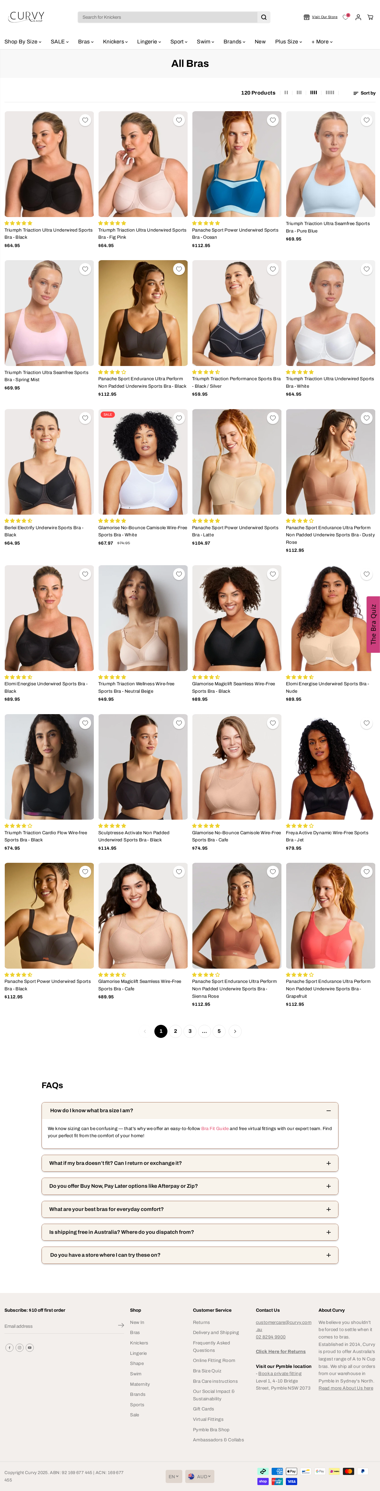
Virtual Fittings (208, 1419)
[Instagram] (20, 1348)
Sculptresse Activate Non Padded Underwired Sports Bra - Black (134, 836)
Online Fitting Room (214, 1360)
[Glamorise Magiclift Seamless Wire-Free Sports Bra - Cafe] (143, 916)
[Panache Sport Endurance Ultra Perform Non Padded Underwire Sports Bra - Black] (143, 313)
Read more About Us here (346, 1388)
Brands (233, 42)
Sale (134, 1414)
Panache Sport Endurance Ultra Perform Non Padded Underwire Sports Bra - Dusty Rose (330, 535)
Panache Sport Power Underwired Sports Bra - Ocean (235, 233)
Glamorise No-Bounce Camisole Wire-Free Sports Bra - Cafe (236, 836)
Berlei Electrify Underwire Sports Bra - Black (43, 531)
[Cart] (370, 17)
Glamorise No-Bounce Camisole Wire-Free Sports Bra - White (142, 531)
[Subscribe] (121, 1326)
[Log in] (358, 17)
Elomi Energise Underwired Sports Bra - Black (46, 687)
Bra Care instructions (215, 1381)
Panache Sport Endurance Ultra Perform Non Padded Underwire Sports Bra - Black (142, 382)
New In (137, 1322)
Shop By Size (21, 42)
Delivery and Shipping (216, 1332)
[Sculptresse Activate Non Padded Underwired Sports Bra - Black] (143, 767)
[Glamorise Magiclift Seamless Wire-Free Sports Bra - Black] (237, 618)
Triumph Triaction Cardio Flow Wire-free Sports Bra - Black (45, 836)
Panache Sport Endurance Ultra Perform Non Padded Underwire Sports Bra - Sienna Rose (234, 988)
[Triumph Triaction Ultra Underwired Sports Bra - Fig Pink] (143, 164)
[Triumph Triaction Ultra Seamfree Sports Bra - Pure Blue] (331, 164)
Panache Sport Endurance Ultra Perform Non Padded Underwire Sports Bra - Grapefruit (328, 988)
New (260, 42)
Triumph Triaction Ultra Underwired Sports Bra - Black (48, 233)
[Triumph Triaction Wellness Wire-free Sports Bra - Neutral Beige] (143, 618)
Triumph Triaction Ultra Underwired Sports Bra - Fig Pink (142, 233)
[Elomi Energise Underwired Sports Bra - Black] (49, 618)
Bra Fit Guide (214, 1128)
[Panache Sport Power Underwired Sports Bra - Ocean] (237, 164)
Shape (137, 1363)
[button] (373, 624)
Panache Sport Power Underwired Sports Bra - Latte (235, 531)
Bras (84, 42)
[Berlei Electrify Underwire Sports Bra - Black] (49, 462)
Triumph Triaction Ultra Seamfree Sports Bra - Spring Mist (46, 376)
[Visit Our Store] (320, 17)
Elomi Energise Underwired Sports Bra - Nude (327, 687)
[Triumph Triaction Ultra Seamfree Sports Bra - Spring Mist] (49, 313)
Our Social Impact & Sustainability (214, 1395)
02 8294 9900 (271, 1336)
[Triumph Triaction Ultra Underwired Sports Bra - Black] (49, 164)
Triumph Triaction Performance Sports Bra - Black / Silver (236, 382)
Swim (204, 42)
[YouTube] (30, 1348)
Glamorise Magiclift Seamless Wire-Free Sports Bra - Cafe (139, 985)
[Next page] (235, 1031)
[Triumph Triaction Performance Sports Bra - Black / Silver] (237, 313)
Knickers (114, 42)
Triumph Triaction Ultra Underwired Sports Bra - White (330, 382)
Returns (201, 1322)
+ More (320, 42)
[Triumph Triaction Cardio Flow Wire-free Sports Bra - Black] (49, 767)
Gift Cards (203, 1408)
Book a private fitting (279, 1373)
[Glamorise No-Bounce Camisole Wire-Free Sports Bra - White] (143, 462)
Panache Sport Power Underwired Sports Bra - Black (47, 985)
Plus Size (287, 42)
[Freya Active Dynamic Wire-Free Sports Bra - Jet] (331, 767)
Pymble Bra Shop (211, 1429)
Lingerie (147, 42)
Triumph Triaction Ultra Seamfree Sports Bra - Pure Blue (328, 227)
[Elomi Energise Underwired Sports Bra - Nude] (331, 618)
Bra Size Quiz (207, 1370)
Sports (137, 1404)
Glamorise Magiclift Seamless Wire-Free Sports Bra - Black (233, 687)
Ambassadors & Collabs (218, 1439)
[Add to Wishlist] (85, 120)
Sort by (368, 92)
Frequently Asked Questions (211, 1346)
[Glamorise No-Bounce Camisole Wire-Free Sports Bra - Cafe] (237, 767)
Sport (177, 42)
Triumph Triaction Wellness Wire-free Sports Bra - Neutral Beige (136, 687)
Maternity (140, 1384)
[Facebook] (9, 1348)
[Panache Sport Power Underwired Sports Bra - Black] (49, 916)
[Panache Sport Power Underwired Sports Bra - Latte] (237, 462)
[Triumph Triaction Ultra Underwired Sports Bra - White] (331, 313)
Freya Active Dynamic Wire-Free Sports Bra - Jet (327, 836)
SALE (58, 42)
